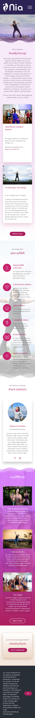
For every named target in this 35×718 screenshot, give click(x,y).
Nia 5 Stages (17, 582)
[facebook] (15, 458)
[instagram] (20, 458)
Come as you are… (17, 539)
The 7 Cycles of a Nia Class (17, 496)
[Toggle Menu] (30, 7)
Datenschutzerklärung (10, 712)
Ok (28, 693)
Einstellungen (8, 714)
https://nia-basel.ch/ (12, 149)
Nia (24, 58)
